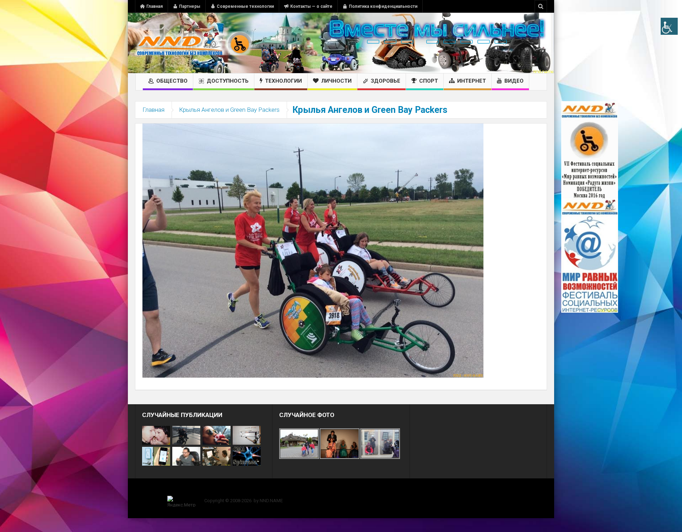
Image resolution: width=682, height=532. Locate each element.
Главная (154, 6)
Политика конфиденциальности (383, 6)
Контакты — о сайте (311, 6)
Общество (172, 81)
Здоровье (385, 81)
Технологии (283, 81)
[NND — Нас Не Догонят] (193, 43)
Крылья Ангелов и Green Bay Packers (229, 109)
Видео (514, 81)
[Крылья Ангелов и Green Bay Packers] (312, 250)
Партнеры (189, 6)
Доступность (228, 81)
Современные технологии (245, 6)
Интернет (471, 81)
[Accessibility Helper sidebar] (669, 26)
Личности (336, 81)
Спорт (428, 81)
